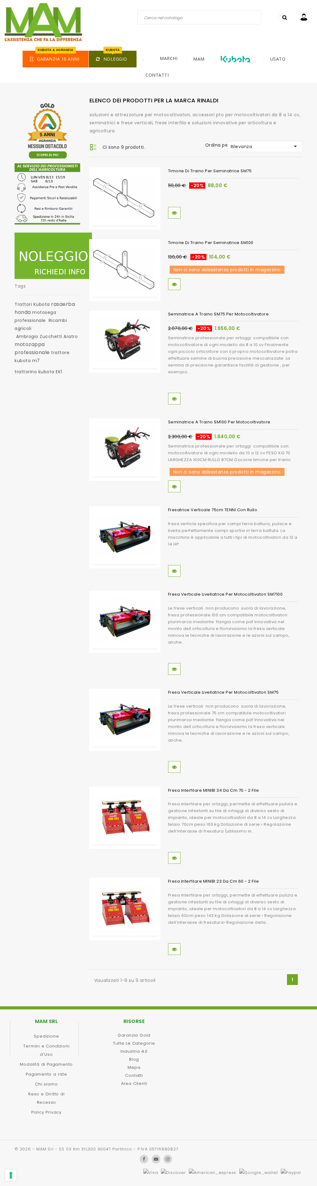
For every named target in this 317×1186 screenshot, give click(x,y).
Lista (93, 148)
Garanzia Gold (134, 1035)
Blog (134, 1059)
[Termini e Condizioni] (47, 195)
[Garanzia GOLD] (47, 132)
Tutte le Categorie (134, 1043)
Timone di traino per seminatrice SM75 (210, 171)
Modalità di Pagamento (46, 1064)
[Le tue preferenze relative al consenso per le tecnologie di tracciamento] (11, 1175)
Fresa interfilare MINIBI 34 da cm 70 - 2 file (213, 790)
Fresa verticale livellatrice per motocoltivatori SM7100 (225, 594)
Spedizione (46, 1036)
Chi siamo (46, 1084)
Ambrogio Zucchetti (39, 336)
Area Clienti (134, 1083)
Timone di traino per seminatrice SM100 (211, 243)
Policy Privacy (46, 1112)
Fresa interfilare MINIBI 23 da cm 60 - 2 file (213, 881)
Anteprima (174, 213)
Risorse (134, 1021)
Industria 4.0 (134, 1051)
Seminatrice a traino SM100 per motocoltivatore (219, 422)
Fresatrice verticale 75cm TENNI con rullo (213, 510)
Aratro (70, 336)
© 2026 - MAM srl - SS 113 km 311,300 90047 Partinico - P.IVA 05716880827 (97, 1149)
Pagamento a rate (46, 1074)
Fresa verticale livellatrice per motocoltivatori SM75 (223, 692)
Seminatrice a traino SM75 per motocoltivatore (218, 314)
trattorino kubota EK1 (38, 372)
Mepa (134, 1067)
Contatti (134, 1075)
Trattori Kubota (32, 304)
